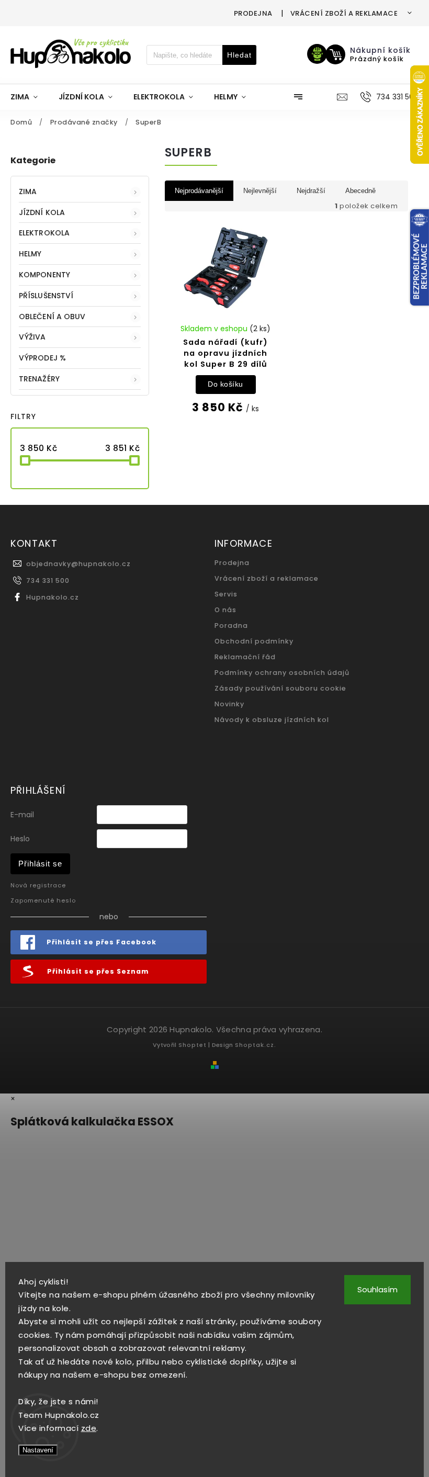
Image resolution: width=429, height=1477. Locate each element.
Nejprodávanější (199, 191)
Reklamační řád (245, 656)
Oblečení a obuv (52, 316)
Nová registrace (38, 885)
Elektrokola (44, 233)
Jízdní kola (42, 212)
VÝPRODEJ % (42, 358)
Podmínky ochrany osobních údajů (281, 672)
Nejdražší (311, 191)
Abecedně (360, 191)
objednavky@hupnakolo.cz (78, 563)
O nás (225, 609)
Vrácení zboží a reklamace (344, 13)
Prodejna (253, 13)
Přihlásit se (40, 863)
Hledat (239, 55)
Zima (28, 191)
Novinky (229, 704)
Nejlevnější (260, 191)
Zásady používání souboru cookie (280, 688)
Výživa (32, 337)
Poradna (231, 625)
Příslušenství (46, 295)
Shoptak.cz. (255, 1045)
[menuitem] (29, 97)
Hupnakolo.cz (52, 597)
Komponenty (44, 274)
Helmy (30, 254)
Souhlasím (377, 1289)
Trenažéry (39, 379)
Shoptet (192, 1045)
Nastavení (37, 1450)
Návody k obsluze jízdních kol (271, 719)
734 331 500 (48, 580)
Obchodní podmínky (253, 641)
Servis (226, 594)
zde (89, 1428)
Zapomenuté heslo (43, 900)
